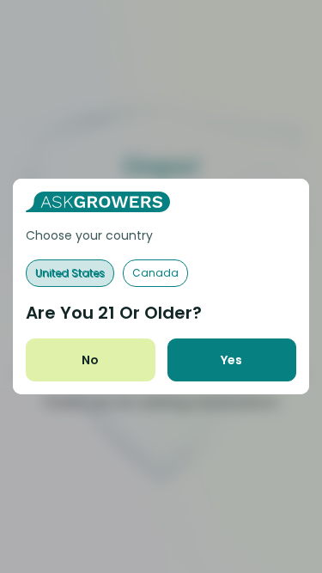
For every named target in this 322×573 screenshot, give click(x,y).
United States (70, 272)
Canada (155, 272)
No (90, 360)
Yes (231, 360)
